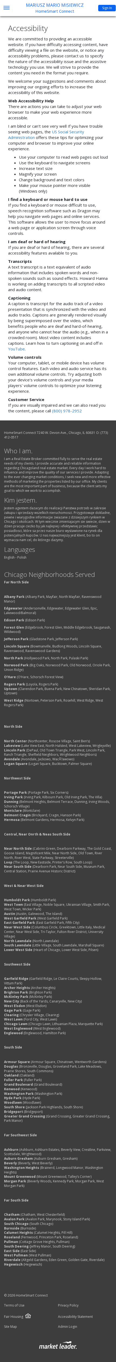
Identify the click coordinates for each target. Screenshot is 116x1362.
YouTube (16, 348)
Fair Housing (13, 1316)
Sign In (107, 8)
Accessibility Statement (75, 1317)
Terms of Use (14, 1305)
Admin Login (67, 1327)
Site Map (10, 1327)
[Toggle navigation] (6, 8)
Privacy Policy (68, 1305)
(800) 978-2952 (67, 410)
